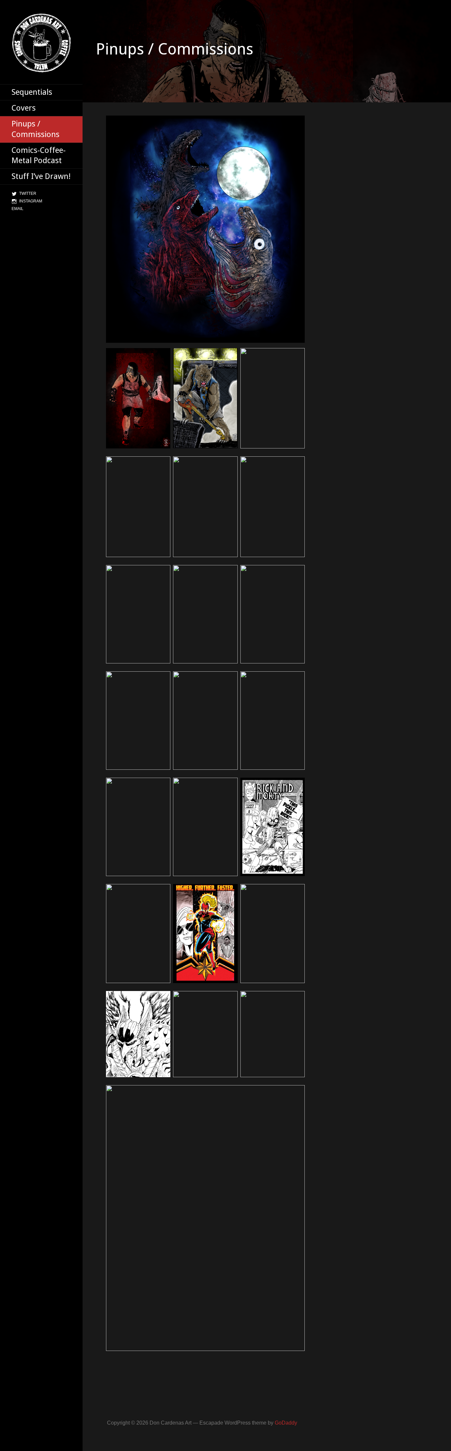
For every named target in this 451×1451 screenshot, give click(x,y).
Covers (24, 108)
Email (17, 208)
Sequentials (32, 92)
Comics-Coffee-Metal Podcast (39, 155)
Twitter (27, 193)
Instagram (30, 201)
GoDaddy (286, 1423)
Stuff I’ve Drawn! (41, 176)
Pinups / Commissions (35, 129)
